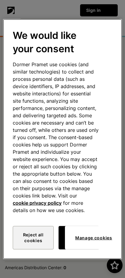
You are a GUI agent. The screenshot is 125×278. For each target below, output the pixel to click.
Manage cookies (93, 237)
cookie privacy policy (37, 203)
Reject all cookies (33, 237)
